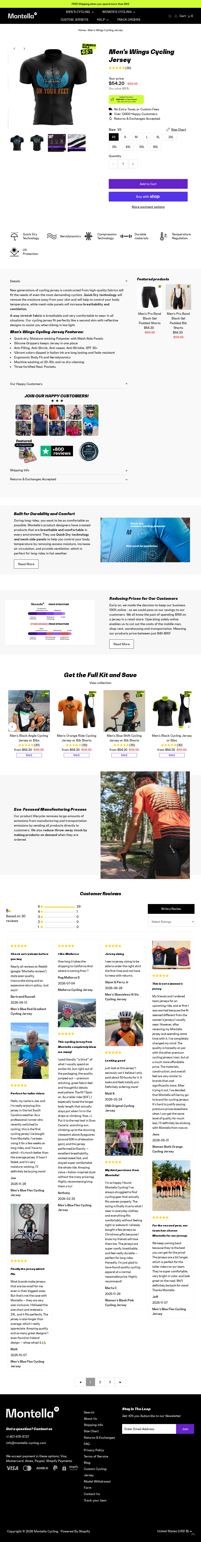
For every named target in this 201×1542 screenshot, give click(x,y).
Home (82, 30)
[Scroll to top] (193, 1534)
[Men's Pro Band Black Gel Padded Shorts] (150, 297)
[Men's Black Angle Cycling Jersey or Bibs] (29, 711)
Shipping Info (19, 470)
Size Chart (91, 1431)
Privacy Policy (94, 1450)
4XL (128, 147)
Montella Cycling (46, 1531)
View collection (100, 683)
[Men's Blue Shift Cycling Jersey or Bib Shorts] (124, 711)
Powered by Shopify (75, 1531)
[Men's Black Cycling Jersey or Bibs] (172, 711)
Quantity (115, 156)
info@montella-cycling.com (26, 1443)
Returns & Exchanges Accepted (33, 479)
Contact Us (92, 1494)
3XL (114, 147)
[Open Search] (170, 16)
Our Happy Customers (26, 384)
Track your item (95, 1500)
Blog (87, 1463)
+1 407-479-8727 (17, 1437)
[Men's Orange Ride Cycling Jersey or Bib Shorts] (77, 711)
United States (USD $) (173, 1531)
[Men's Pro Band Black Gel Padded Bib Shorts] (178, 297)
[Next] (24, 48)
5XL (141, 147)
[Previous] (14, 48)
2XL (171, 137)
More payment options (148, 207)
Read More (26, 564)
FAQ (87, 1444)
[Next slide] (188, 726)
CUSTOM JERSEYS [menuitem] (75, 20)
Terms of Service (96, 1456)
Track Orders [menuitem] (128, 20)
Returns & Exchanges (99, 1437)
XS (114, 137)
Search (89, 1412)
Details (15, 281)
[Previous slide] (12, 726)
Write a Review (171, 909)
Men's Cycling (78, 12)
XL (158, 137)
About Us (90, 1419)
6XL (155, 147)
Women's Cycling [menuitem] (117, 12)
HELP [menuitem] (101, 20)
